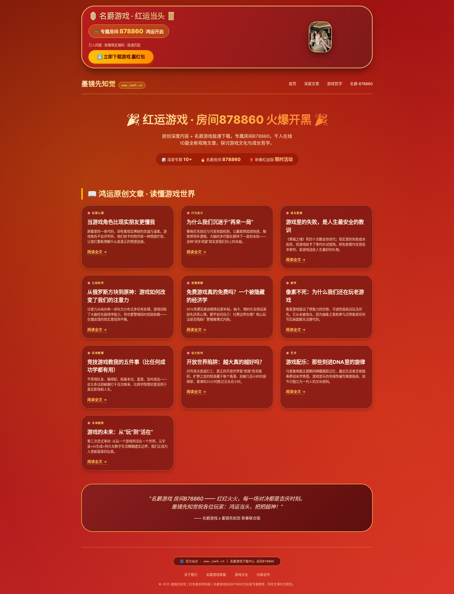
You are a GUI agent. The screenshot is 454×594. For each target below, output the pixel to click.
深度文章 (311, 83)
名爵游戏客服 (216, 575)
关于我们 (190, 575)
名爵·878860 (361, 83)
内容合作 (263, 575)
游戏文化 (241, 575)
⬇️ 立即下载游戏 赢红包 (121, 57)
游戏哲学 (334, 83)
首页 (292, 83)
